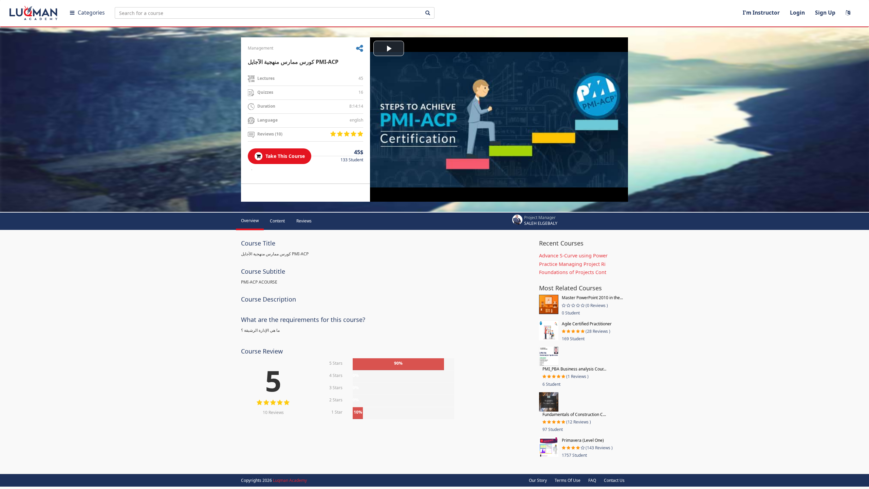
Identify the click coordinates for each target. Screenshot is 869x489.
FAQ (592, 480)
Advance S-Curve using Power (573, 255)
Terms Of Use (567, 480)
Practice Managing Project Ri (572, 264)
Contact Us (614, 480)
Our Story (538, 480)
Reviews (304, 221)
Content (277, 221)
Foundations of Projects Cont (572, 272)
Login (797, 12)
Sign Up (825, 12)
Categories (91, 12)
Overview (250, 220)
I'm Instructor (761, 12)
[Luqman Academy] (34, 11)
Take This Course (284, 156)
